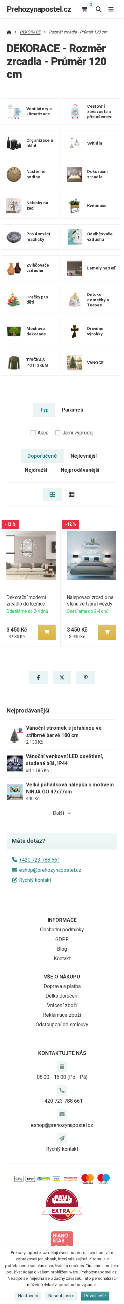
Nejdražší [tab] (36, 470)
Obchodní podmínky (62, 930)
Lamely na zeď (101, 267)
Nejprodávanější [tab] (80, 470)
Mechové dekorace (36, 331)
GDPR (62, 939)
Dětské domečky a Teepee (97, 299)
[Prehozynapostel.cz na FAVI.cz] (62, 1204)
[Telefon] (62, 1090)
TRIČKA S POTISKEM (37, 362)
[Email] (62, 1114)
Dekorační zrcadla (97, 174)
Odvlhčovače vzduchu (99, 237)
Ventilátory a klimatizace (39, 111)
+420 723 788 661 (39, 860)
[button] (47, 632)
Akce (43, 433)
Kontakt (62, 959)
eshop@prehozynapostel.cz (50, 870)
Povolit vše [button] (95, 1295)
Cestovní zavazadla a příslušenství (99, 111)
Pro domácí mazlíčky (38, 237)
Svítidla (94, 142)
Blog (62, 949)
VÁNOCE (95, 362)
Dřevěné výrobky (95, 331)
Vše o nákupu (62, 977)
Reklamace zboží (62, 1015)
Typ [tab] (44, 410)
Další (58, 813)
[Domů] (9, 32)
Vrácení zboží (62, 1005)
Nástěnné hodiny (35, 174)
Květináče (96, 205)
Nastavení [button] (28, 1295)
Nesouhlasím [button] (61, 1295)
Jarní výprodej (77, 433)
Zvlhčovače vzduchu (37, 268)
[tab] (52, 494)
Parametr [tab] (73, 410)
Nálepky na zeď (37, 205)
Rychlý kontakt (35, 880)
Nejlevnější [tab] (84, 456)
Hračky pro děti (37, 299)
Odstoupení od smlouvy (62, 1024)
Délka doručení (62, 996)
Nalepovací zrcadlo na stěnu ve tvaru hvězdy (90, 600)
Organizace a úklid (39, 143)
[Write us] (62, 1138)
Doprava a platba (62, 986)
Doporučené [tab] (42, 456)
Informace (62, 920)
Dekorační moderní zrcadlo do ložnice (26, 600)
